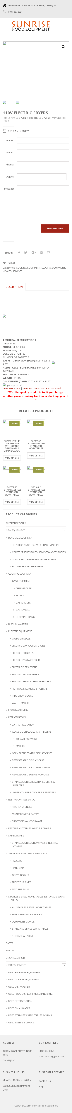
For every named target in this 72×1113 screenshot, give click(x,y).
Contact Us (45, 1081)
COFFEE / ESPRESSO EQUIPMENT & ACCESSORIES (39, 552)
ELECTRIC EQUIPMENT (53, 267)
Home (6, 118)
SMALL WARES (16, 835)
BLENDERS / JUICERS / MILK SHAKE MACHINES (36, 545)
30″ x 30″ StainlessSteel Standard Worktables (36, 445)
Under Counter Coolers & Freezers (34, 792)
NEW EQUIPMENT (19, 118)
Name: (9, 140)
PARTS (9, 943)
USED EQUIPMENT (16, 965)
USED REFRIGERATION (20, 1001)
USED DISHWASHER (19, 986)
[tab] (14, 287)
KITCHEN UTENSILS (22, 806)
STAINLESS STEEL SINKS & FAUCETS (27, 853)
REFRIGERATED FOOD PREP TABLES (31, 767)
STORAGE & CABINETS (24, 936)
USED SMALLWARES (19, 1008)
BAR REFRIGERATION (23, 724)
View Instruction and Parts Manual (42, 388)
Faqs (41, 1086)
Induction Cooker (23, 695)
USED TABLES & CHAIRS (21, 1022)
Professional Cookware (27, 821)
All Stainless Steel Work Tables (31, 907)
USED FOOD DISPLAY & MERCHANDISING (30, 993)
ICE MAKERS (18, 746)
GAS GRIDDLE (23, 602)
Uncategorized (15, 957)
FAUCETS (17, 860)
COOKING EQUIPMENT (39, 118)
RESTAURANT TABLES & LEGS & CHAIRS (29, 828)
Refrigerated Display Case (28, 760)
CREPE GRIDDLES (21, 638)
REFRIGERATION (17, 717)
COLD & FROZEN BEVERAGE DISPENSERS (34, 559)
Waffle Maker (20, 703)
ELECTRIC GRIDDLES (23, 653)
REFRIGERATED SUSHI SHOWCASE (30, 774)
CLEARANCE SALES (16, 523)
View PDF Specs (11, 388)
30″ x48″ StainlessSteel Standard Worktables (36, 491)
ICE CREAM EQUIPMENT (24, 739)
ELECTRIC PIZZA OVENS (24, 667)
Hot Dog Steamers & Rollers (30, 688)
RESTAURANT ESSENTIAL (21, 799)
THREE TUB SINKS (21, 882)
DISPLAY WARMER (18, 624)
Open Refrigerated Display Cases (32, 753)
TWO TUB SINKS (21, 889)
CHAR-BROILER (24, 588)
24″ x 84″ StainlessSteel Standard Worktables (12, 491)
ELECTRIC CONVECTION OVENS (28, 645)
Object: (10, 176)
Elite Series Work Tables (27, 914)
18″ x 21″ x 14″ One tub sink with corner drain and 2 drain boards (12, 446)
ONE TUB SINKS (20, 875)
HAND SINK (18, 867)
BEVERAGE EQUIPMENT (21, 537)
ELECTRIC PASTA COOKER (26, 660)
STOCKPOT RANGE (26, 617)
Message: (9, 188)
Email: (9, 152)
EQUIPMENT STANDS (23, 921)
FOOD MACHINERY (18, 710)
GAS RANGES (23, 609)
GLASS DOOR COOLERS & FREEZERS (32, 731)
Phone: (10, 164)
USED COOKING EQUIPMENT (23, 979)
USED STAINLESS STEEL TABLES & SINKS (30, 1015)
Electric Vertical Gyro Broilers (31, 681)
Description (14, 287)
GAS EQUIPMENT (21, 581)
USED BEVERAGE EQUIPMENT (24, 972)
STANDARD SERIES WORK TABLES (30, 928)
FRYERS (20, 595)
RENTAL (10, 950)
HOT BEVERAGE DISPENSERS (27, 566)
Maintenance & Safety (25, 814)
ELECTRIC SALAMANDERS (25, 674)
